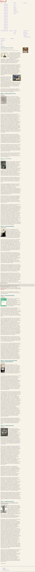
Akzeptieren (1, 288)
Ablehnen (5, 288)
